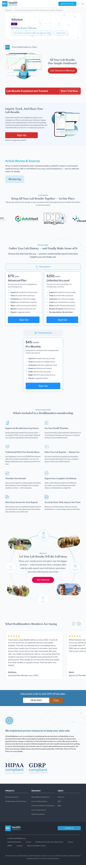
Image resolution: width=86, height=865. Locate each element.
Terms (28, 842)
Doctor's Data (61, 33)
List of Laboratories (38, 810)
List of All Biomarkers (39, 801)
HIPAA (9, 846)
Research (8, 10)
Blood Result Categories (40, 797)
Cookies (20, 846)
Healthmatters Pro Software (15, 801)
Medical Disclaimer (14, 842)
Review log (15, 179)
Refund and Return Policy (36, 846)
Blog (59, 806)
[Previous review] (73, 624)
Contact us (69, 828)
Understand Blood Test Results (42, 806)
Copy (56, 700)
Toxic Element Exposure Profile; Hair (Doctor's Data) (32, 33)
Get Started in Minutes (62, 70)
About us (61, 797)
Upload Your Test (67, 4)
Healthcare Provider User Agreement (49, 842)
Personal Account (11, 797)
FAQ (59, 801)
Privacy (70, 842)
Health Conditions (38, 814)
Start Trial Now (69, 91)
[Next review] (79, 624)
